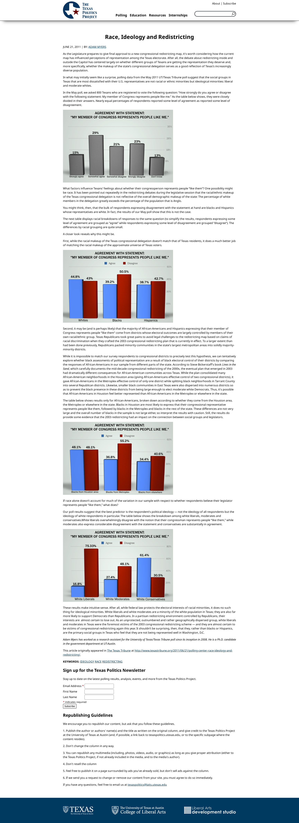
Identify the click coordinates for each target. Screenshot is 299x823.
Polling (121, 15)
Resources (157, 15)
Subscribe (229, 3)
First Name (70, 691)
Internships (178, 15)
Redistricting (112, 661)
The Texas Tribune (119, 650)
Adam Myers (97, 47)
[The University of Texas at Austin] (78, 810)
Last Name (70, 697)
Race (98, 661)
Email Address (73, 686)
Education (138, 15)
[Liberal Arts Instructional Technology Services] (210, 810)
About (216, 3)
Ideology (87, 661)
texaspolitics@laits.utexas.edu (147, 785)
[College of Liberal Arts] (139, 810)
